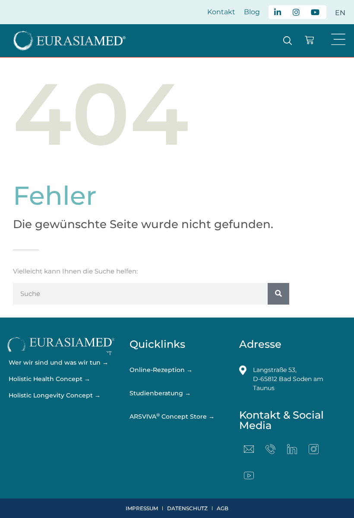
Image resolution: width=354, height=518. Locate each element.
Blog (252, 12)
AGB (222, 508)
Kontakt (221, 12)
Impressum (142, 508)
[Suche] (278, 294)
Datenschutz (187, 508)
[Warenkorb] (309, 39)
